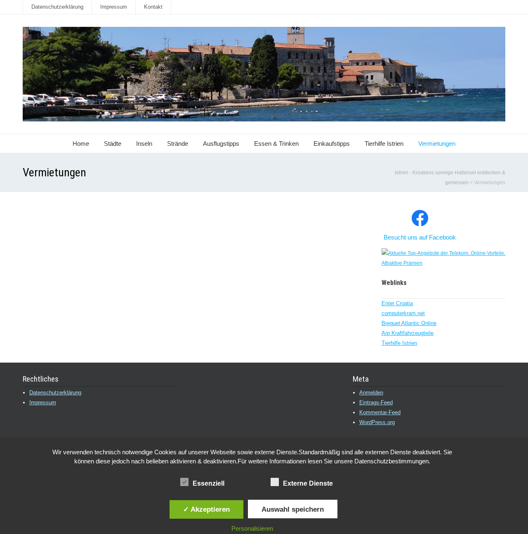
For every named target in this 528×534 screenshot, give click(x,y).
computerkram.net (403, 313)
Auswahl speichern (293, 509)
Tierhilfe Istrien (384, 143)
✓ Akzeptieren (206, 509)
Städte (112, 143)
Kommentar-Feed (380, 412)
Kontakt (153, 7)
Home (81, 143)
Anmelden (371, 392)
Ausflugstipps (221, 143)
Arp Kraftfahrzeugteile (408, 333)
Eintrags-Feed (376, 402)
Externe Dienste (308, 483)
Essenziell (208, 483)
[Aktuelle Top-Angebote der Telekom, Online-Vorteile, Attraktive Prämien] (443, 263)
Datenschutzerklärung (57, 7)
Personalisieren (252, 528)
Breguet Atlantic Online (409, 323)
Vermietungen (436, 143)
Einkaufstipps (332, 143)
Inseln (144, 143)
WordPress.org (377, 422)
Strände (177, 143)
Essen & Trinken (276, 143)
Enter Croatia (397, 303)
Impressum (113, 7)
